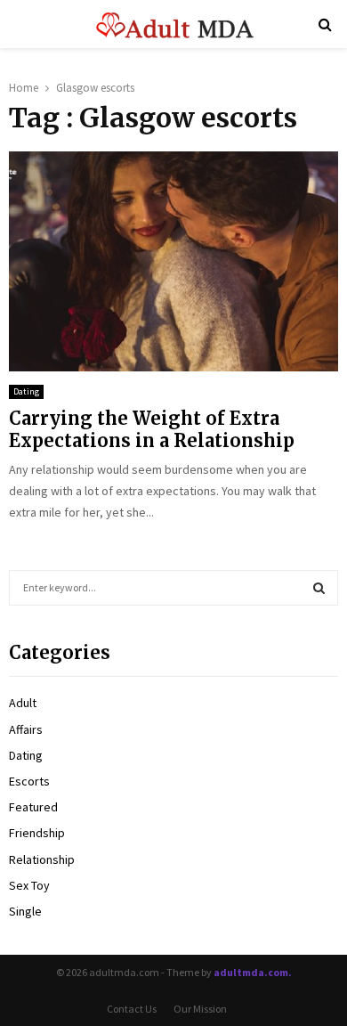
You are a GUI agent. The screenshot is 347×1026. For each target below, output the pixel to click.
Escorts (29, 781)
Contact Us (132, 1008)
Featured (33, 807)
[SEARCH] (319, 588)
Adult (22, 703)
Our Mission (200, 1008)
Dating (26, 391)
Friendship (37, 833)
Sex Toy (29, 885)
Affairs (26, 729)
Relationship (42, 859)
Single (25, 911)
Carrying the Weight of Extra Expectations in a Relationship (152, 429)
